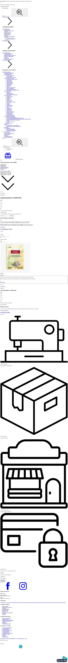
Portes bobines (8, 92)
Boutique (4, 166)
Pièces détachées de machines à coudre (12, 90)
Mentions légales (3, 638)
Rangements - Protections (10, 115)
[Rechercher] (20, 13)
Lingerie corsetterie (9, 105)
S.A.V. (26, 638)
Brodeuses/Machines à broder (9, 30)
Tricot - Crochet (9, 106)
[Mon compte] (4, 150)
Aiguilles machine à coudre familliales (12, 125)
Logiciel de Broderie (7, 32)
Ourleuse (5, 57)
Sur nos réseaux (8, 602)
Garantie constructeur (50, 602)
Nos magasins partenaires (8, 137)
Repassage (6, 37)
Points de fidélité (7, 134)
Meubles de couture (7, 33)
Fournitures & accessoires (4, 167)
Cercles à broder (9, 76)
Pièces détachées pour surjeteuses (11, 94)
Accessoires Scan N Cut (8, 123)
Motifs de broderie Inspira (10, 130)
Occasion (5, 39)
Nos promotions (14, 602)
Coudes (7, 103)
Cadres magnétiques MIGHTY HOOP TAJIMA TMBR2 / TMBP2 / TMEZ (18, 119)
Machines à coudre (7, 29)
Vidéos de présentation (25, 602)
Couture (7, 86)
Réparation (8, 104)
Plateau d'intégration (9, 83)
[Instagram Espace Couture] (23, 589)
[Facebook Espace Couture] (8, 589)
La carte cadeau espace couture (9, 133)
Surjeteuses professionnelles (8, 56)
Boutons (7, 99)
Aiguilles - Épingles (9, 114)
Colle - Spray (8, 102)
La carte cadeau (56, 602)
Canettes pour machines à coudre (11, 79)
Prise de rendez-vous (7, 132)
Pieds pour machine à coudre (11, 89)
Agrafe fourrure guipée (5, 312)
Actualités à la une (3, 602)
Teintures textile (9, 108)
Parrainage (6, 135)
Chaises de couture (9, 96)
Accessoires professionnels (8, 59)
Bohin (1, 200)
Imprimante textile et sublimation (9, 36)
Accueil (1, 166)
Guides (7, 122)
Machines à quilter (7, 34)
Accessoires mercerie (7, 95)
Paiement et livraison (37, 602)
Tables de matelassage (10, 88)
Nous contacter (2, 580)
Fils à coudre (6, 127)
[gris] (2, 233)
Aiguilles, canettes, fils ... (10, 121)
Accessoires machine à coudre (9, 78)
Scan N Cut (6, 35)
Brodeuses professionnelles (8, 53)
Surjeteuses (6, 31)
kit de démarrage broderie (8, 73)
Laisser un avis (2, 581)
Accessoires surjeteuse (5, 631)
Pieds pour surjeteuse (9, 93)
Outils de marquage (9, 112)
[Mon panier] (4, 147)
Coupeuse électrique (7, 54)
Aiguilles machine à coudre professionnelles (13, 126)
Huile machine (8, 85)
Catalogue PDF (31, 602)
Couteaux (8, 91)
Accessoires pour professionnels (9, 116)
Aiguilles (5, 124)
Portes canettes (8, 80)
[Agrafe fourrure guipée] (4, 310)
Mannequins (8, 109)
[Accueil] (3, 6)
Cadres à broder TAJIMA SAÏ (11, 117)
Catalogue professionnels (6, 40)
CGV (16, 638)
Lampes (7, 120)
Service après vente (44, 602)
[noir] (1, 233)
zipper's (7, 107)
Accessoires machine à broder (9, 72)
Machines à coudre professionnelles (10, 55)
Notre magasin (19, 602)
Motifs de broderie (7, 128)
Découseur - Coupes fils (10, 111)
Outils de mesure (9, 113)
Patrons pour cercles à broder (11, 77)
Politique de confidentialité (10, 638)
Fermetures (8, 97)
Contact (3, 138)
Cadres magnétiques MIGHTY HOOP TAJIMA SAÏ (14, 118)
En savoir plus (2, 282)
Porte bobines (8, 84)
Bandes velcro (8, 98)
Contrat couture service (8, 136)
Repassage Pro (6, 58)
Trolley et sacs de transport (10, 87)
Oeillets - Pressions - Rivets (10, 101)
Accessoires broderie (7, 74)
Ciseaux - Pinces (9, 110)
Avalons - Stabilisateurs (10, 75)
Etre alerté (11, 215)
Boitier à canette (9, 82)
